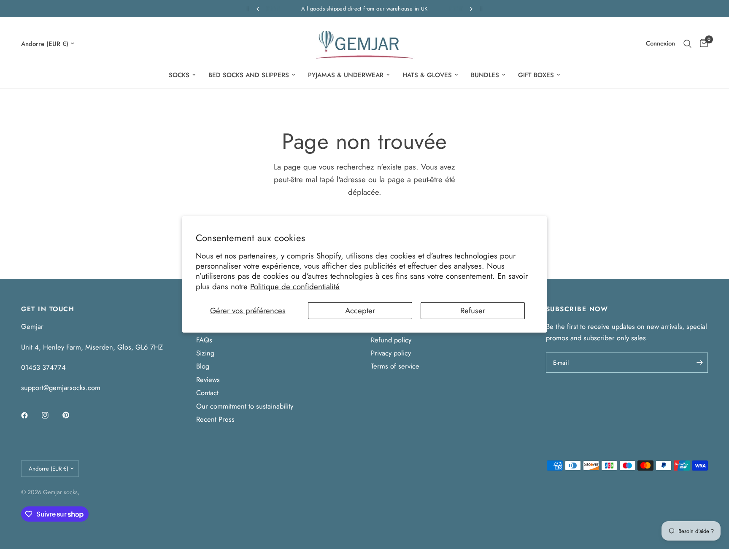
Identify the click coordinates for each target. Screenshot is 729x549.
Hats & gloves (427, 75)
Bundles (485, 75)
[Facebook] (30, 415)
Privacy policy (391, 353)
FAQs (204, 340)
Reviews (208, 379)
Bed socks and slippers (248, 75)
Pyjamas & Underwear (345, 75)
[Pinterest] (71, 415)
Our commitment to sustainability (244, 406)
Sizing (205, 353)
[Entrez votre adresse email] (699, 363)
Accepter (360, 310)
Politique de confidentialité (295, 286)
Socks (179, 75)
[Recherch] (687, 44)
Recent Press (215, 419)
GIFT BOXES (536, 75)
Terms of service (395, 366)
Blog (202, 366)
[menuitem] (182, 75)
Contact (207, 393)
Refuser (472, 310)
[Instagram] (51, 415)
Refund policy (391, 340)
